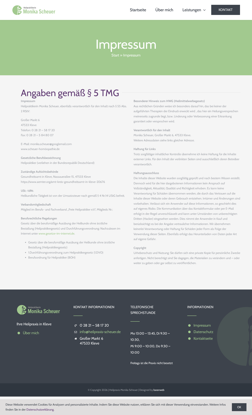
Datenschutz (203, 332)
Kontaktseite (203, 338)
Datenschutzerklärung (40, 409)
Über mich (31, 333)
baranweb (158, 390)
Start (115, 55)
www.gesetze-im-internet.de (56, 233)
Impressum (202, 325)
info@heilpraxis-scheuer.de (100, 332)
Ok (239, 407)
